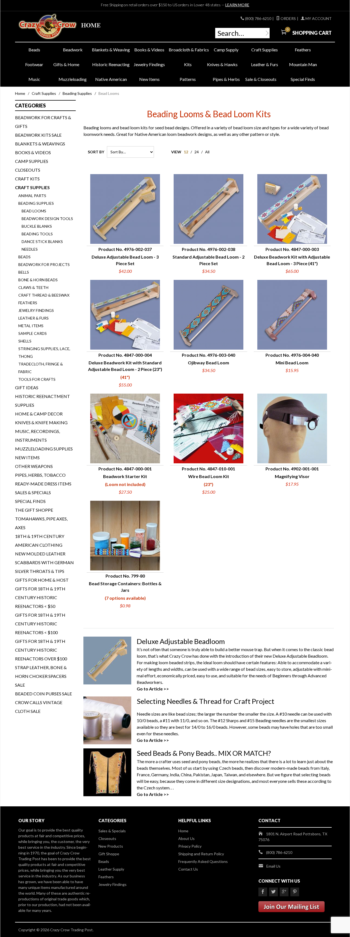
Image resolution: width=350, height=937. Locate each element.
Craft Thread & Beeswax (43, 295)
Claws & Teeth (33, 287)
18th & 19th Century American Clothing (39, 540)
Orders (288, 18)
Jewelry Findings (149, 64)
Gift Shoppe (108, 853)
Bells (23, 272)
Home (20, 93)
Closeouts (27, 169)
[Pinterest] (294, 892)
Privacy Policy (190, 846)
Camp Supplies (31, 161)
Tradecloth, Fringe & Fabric (40, 368)
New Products (110, 846)
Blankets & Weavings (40, 143)
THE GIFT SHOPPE (34, 510)
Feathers (303, 49)
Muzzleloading (73, 79)
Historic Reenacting (111, 64)
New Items (149, 79)
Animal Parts (32, 195)
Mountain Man (303, 64)
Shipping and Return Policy (201, 853)
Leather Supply (111, 869)
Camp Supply (226, 49)
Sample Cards (32, 333)
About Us (186, 838)
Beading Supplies (77, 93)
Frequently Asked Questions (203, 861)
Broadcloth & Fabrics (188, 49)
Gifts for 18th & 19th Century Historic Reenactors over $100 (41, 650)
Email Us (273, 866)
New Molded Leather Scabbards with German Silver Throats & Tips (44, 562)
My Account (318, 18)
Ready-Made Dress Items (43, 483)
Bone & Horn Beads (38, 279)
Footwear (34, 64)
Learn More (237, 4)
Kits (188, 64)
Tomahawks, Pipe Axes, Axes (41, 523)
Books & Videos (149, 49)
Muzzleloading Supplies (44, 448)
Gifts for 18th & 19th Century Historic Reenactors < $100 (40, 623)
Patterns (188, 79)
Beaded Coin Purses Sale (43, 693)
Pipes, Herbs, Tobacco (40, 475)
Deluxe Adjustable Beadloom (181, 641)
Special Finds (303, 79)
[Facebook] (262, 892)
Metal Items (30, 325)
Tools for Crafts (37, 379)
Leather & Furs (264, 64)
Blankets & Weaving (111, 49)
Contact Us (188, 869)
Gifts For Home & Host (42, 579)
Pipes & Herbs (226, 79)
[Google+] (284, 892)
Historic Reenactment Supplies (42, 401)
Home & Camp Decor (39, 413)
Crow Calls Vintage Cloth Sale (38, 707)
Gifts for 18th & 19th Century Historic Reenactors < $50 (40, 597)
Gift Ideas (26, 387)
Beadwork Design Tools (47, 218)
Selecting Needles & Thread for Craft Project (205, 701)
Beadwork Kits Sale (38, 134)
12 (186, 152)
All (207, 152)
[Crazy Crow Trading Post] (68, 27)
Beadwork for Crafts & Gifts (43, 122)
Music (34, 79)
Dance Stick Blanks (42, 241)
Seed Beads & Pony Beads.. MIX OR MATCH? (204, 753)
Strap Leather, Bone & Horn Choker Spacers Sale (41, 676)
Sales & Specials (33, 492)
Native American (111, 79)
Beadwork (73, 49)
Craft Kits (27, 178)
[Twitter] (273, 892)
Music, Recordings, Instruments (37, 436)
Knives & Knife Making (41, 422)
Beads (34, 49)
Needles (30, 249)
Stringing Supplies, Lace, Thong (44, 352)
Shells (24, 341)
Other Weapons (34, 466)
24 (196, 152)
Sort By (96, 152)
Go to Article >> (153, 688)
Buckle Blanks (37, 226)
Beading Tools (37, 234)
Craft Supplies (264, 49)
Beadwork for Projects (44, 264)
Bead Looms (34, 211)
